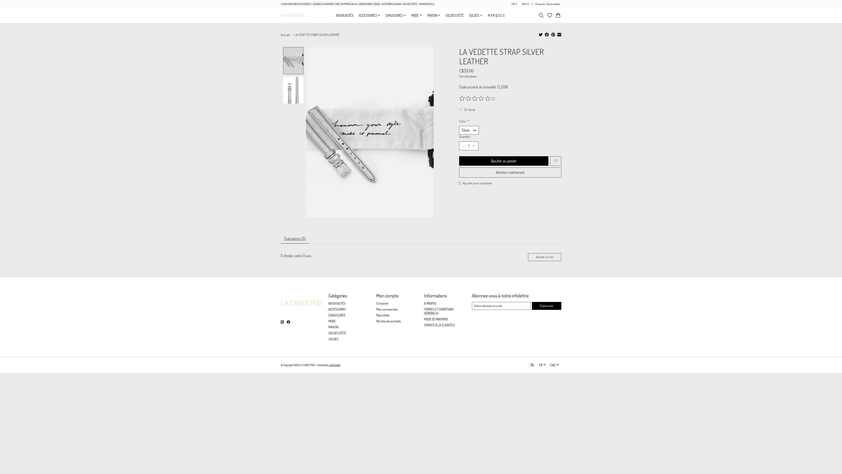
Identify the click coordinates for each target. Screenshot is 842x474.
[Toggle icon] (541, 15)
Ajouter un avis (544, 257)
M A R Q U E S (496, 15)
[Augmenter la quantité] (474, 146)
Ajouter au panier (504, 160)
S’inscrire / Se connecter (547, 4)
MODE (332, 321)
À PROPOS (430, 303)
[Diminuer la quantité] (464, 146)
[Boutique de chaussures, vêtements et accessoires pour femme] (293, 15)
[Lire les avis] (475, 98)
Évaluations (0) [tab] (295, 238)
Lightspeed (334, 365)
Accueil (285, 35)
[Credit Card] (532, 365)
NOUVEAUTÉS (344, 15)
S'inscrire (382, 303)
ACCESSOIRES (337, 309)
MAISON (333, 327)
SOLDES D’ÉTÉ (455, 15)
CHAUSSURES (337, 315)
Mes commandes (387, 309)
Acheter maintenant (510, 172)
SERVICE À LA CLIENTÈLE (439, 325)
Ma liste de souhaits (388, 321)
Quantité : (465, 136)
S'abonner (546, 306)
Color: (464, 121)
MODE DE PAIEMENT (436, 319)
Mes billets (382, 315)
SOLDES (333, 339)
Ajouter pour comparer (477, 183)
